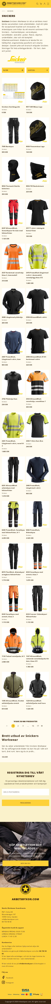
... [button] (28, 726)
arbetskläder (19, 746)
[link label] (14, 3)
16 (33, 726)
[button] (43, 726)
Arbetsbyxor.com (25, 899)
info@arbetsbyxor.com (10, 919)
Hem (3, 11)
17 (38, 726)
